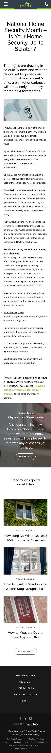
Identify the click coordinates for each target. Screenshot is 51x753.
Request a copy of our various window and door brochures (24, 389)
